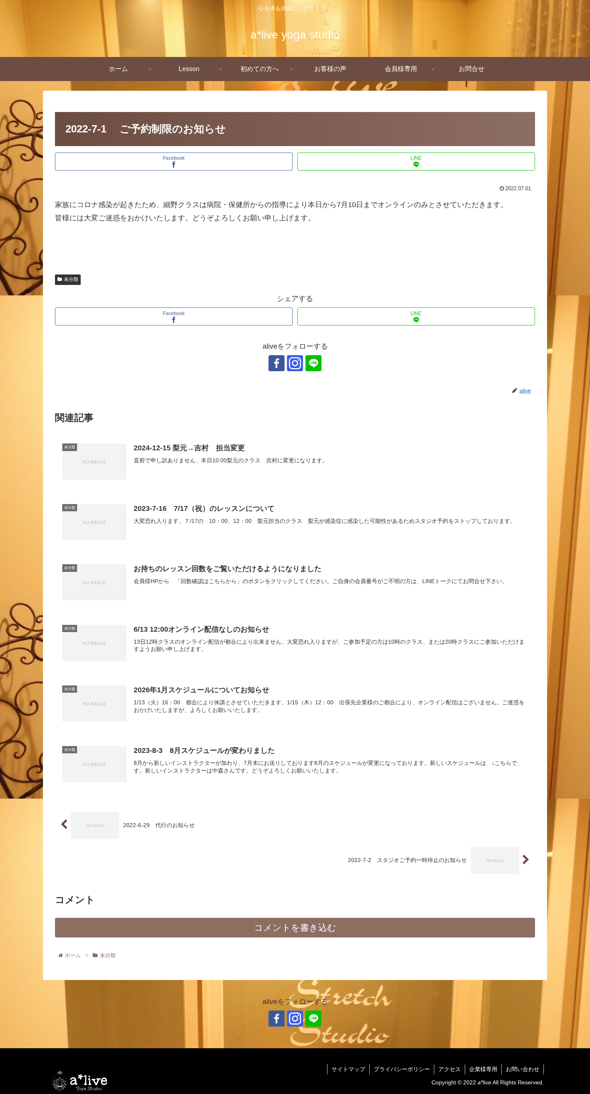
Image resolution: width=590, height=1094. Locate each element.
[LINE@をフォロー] (313, 363)
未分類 (71, 279)
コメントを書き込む (295, 928)
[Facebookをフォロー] (277, 363)
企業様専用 (483, 1069)
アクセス (449, 1069)
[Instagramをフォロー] (295, 363)
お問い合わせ (522, 1069)
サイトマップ (348, 1069)
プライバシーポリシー (402, 1069)
